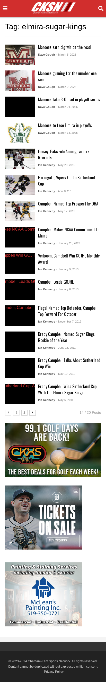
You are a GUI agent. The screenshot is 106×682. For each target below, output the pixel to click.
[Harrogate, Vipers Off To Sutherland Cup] (20, 185)
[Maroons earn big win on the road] (20, 55)
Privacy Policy (54, 672)
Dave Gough (46, 54)
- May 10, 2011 (65, 373)
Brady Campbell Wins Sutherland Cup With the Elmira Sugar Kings (67, 389)
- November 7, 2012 (68, 321)
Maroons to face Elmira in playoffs (65, 125)
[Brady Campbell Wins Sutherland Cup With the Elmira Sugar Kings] (20, 394)
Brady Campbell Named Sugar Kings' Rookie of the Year (66, 337)
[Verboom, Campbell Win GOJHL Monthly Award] (20, 263)
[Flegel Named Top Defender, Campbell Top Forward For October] (20, 315)
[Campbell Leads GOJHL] (20, 289)
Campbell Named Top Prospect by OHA (68, 204)
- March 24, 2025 (67, 106)
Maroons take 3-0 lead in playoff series (69, 99)
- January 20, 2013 (68, 243)
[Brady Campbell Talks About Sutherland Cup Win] (20, 368)
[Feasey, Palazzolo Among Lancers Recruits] (20, 159)
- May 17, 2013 (65, 211)
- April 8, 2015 (64, 191)
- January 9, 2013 (67, 269)
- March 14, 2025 (67, 132)
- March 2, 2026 (66, 86)
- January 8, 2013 (67, 289)
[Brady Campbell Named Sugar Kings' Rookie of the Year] (20, 342)
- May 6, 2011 (64, 399)
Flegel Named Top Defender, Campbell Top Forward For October (68, 311)
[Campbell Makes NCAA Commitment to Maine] (20, 237)
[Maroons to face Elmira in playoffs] (20, 133)
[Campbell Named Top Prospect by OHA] (20, 211)
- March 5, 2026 (66, 54)
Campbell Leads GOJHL (56, 282)
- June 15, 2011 (66, 347)
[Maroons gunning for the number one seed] (20, 80)
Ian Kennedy (46, 165)
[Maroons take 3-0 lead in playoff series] (20, 107)
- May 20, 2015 (65, 165)
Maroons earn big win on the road (64, 47)
